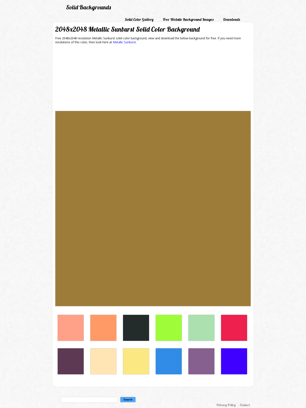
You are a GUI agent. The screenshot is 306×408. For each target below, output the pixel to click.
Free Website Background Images (188, 19)
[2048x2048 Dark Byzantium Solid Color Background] (70, 373)
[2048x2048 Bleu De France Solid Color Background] (168, 373)
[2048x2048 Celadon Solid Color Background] (201, 340)
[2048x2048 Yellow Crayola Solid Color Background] (136, 373)
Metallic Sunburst (124, 42)
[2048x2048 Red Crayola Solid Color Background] (234, 340)
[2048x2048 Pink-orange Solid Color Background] (103, 340)
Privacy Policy (226, 405)
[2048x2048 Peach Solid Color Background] (103, 373)
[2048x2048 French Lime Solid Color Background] (168, 340)
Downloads (231, 19)
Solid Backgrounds (88, 7)
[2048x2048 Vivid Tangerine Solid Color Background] (70, 340)
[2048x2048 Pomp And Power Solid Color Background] (201, 373)
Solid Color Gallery (139, 19)
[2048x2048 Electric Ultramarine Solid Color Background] (234, 373)
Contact (245, 405)
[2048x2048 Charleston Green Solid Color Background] (136, 340)
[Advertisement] (153, 78)
